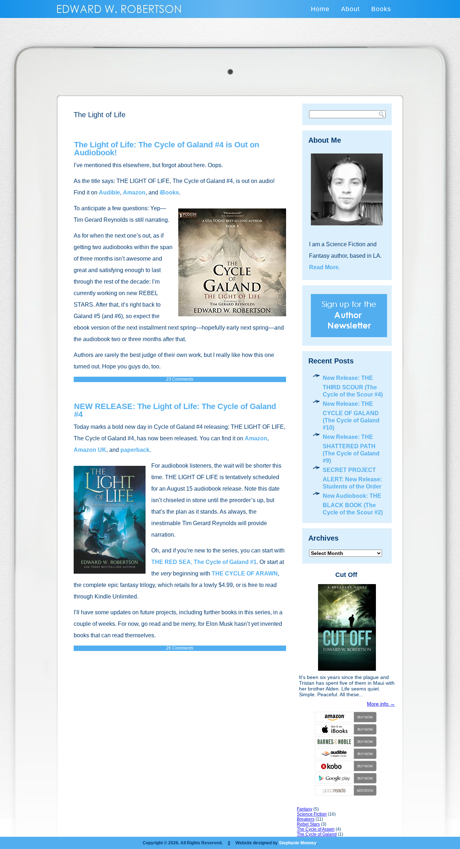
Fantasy (304, 809)
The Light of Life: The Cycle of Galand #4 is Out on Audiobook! (166, 148)
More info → (381, 704)
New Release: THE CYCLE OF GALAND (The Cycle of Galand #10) (351, 416)
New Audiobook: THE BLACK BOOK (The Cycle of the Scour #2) (353, 504)
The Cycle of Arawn (316, 829)
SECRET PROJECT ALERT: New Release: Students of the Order (352, 478)
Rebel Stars (308, 824)
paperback (135, 450)
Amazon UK (90, 450)
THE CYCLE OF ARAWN (245, 573)
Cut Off (346, 574)
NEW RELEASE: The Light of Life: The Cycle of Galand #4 (175, 410)
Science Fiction (312, 814)
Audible (109, 192)
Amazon (134, 192)
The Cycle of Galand (317, 834)
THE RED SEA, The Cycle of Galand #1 (204, 562)
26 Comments (179, 648)
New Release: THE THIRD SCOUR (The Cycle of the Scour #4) (353, 386)
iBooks (169, 192)
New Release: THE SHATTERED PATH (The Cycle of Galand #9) (351, 449)
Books (381, 9)
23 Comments (179, 379)
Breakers (305, 819)
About (350, 9)
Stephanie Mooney (297, 842)
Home (320, 9)
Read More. (324, 267)
